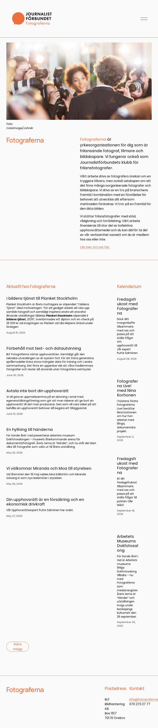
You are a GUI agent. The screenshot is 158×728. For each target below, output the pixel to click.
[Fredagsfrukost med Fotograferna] (131, 293)
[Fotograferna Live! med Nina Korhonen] (131, 373)
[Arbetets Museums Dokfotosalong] (131, 528)
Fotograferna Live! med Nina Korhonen (127, 388)
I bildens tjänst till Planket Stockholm (41, 298)
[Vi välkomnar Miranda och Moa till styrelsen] (51, 461)
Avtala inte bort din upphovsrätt (37, 391)
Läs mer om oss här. (95, 247)
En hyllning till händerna (29, 429)
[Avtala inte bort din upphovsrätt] (51, 384)
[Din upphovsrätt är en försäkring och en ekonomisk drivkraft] (51, 492)
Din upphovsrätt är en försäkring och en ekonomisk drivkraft (45, 502)
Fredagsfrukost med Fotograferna (127, 306)
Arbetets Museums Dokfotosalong (127, 543)
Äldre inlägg (17, 646)
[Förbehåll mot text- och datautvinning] (51, 341)
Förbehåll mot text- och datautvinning (43, 348)
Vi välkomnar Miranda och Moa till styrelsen (48, 468)
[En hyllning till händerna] (51, 422)
